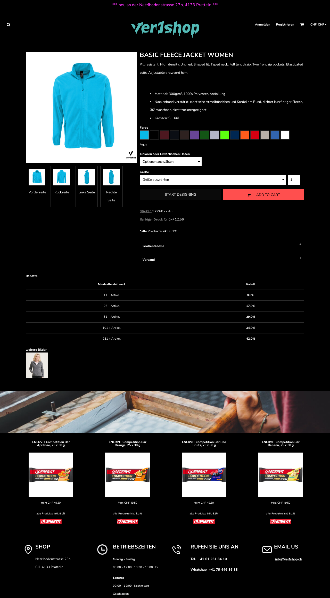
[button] (8, 25)
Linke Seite (86, 192)
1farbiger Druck (151, 219)
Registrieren (285, 24)
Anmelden (262, 24)
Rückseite (61, 192)
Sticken (146, 211)
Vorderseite (37, 192)
